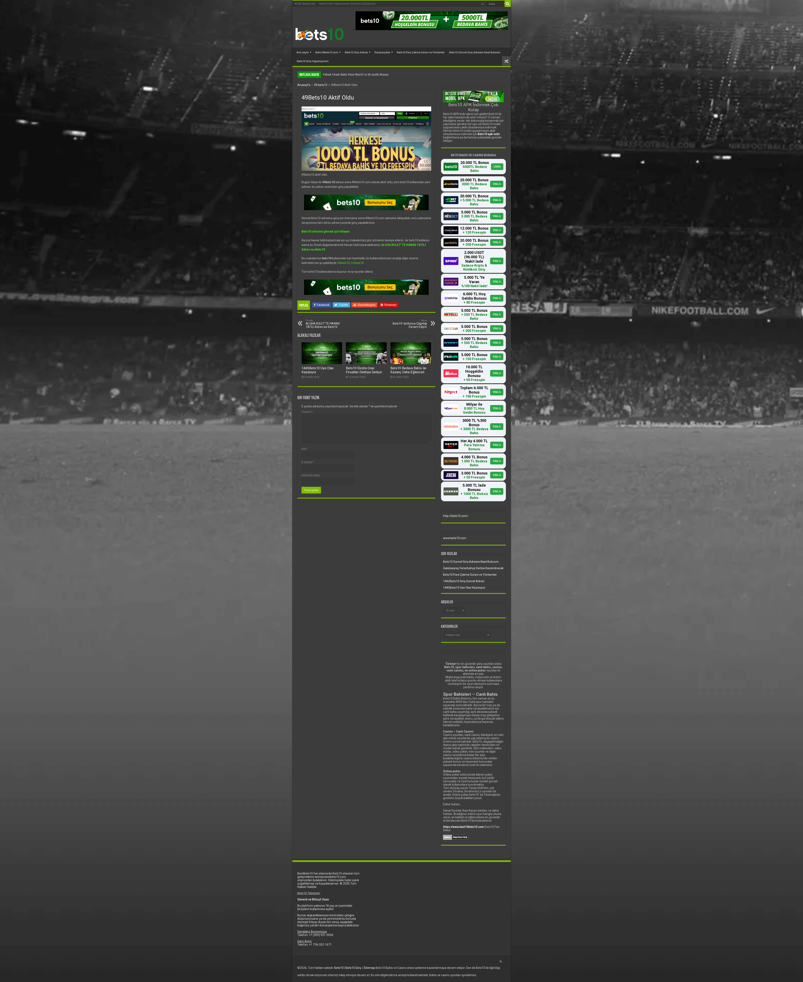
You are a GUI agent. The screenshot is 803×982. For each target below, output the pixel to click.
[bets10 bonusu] (431, 20)
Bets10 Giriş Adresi (356, 52)
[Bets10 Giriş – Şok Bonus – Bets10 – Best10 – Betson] (319, 34)
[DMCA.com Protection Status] (455, 837)
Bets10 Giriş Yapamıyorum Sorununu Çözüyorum (347, 3)
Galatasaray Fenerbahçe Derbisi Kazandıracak (473, 568)
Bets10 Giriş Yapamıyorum (313, 61)
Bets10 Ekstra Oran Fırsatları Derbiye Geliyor (364, 370)
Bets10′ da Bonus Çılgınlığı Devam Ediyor (410, 324)
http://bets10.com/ (455, 516)
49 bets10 (320, 85)
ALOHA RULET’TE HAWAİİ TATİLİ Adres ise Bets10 (323, 324)
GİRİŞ (497, 166)
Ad (304, 449)
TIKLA (497, 184)
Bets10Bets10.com (326, 52)
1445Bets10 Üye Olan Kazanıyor (464, 587)
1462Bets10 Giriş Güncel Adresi (463, 581)
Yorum (307, 411)
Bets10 (339, 967)
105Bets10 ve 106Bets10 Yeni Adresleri (346, 74)
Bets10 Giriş (353, 967)
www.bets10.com (454, 538)
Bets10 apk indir (489, 134)
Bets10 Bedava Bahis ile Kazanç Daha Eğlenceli (408, 370)
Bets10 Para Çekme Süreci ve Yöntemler (421, 52)
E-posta (308, 462)
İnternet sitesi (311, 475)
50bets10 (343, 263)
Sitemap (369, 967)
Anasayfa (303, 85)
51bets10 (357, 263)
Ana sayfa (303, 52)
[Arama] (508, 4)
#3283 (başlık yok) (304, 3)
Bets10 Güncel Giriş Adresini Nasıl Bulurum (474, 52)
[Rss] (482, 3)
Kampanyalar (382, 52)
